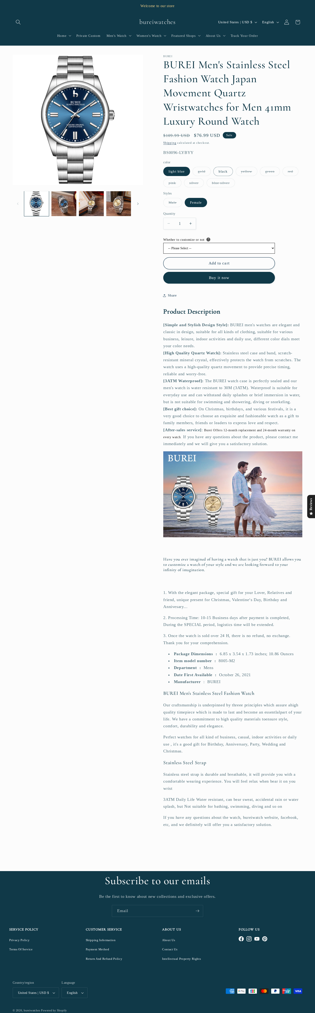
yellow (249, 172)
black (223, 171)
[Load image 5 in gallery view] (118, 203)
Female (196, 202)
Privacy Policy (19, 940)
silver (196, 183)
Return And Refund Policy (104, 958)
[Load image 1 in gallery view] (36, 203)
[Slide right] (138, 204)
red (293, 172)
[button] (18, 22)
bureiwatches (32, 1010)
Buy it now (219, 278)
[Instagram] (249, 938)
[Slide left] (18, 204)
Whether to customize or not (184, 239)
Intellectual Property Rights (181, 958)
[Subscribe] (197, 911)
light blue (177, 171)
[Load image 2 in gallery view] (63, 203)
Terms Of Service (21, 949)
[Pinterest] (264, 938)
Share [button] (172, 295)
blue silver (223, 183)
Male (175, 203)
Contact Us (170, 949)
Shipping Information (101, 940)
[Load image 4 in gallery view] (91, 203)
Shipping (169, 142)
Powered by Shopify (54, 1010)
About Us (168, 940)
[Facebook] (241, 938)
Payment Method (97, 949)
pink (175, 183)
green (272, 172)
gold (204, 172)
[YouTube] (256, 938)
